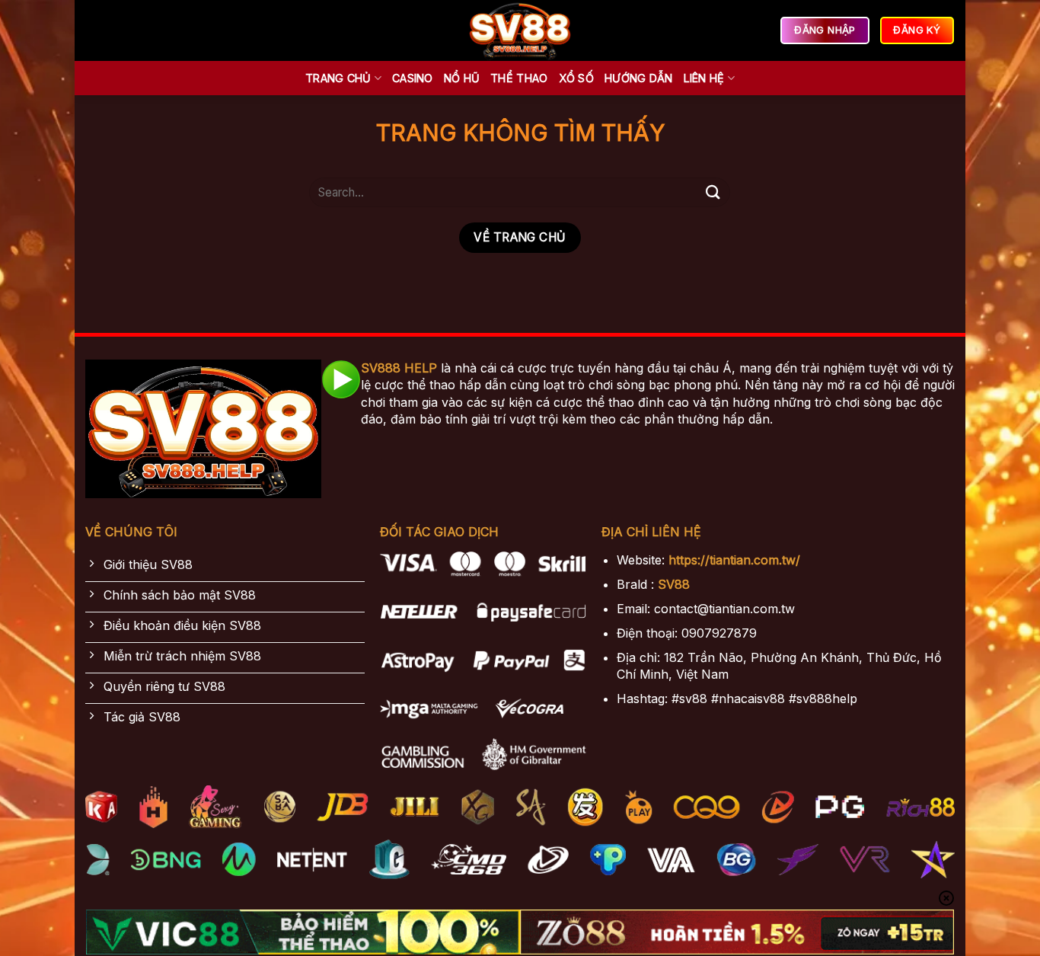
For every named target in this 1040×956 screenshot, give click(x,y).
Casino (412, 78)
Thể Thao (518, 78)
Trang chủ (338, 78)
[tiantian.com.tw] (520, 30)
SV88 (674, 584)
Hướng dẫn (639, 78)
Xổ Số (576, 78)
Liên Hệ (704, 78)
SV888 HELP (399, 368)
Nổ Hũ (462, 78)
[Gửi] (712, 192)
